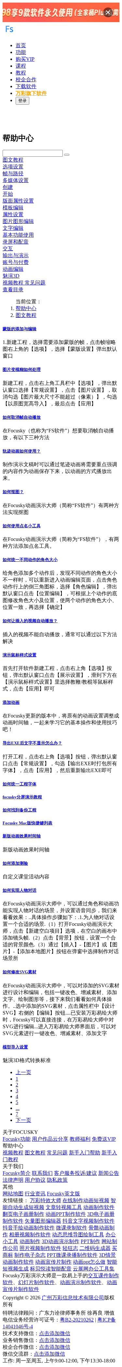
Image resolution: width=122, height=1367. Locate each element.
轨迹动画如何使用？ (22, 451)
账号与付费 (16, 262)
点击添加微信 (54, 1333)
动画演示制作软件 (81, 1282)
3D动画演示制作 (60, 1241)
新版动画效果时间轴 (22, 836)
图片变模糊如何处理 (22, 369)
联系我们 (42, 1173)
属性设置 (13, 214)
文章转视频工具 (64, 1207)
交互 (8, 248)
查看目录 (13, 289)
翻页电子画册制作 (23, 1214)
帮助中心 (26, 308)
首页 (21, 45)
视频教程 (13, 1152)
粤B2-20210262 (77, 1319)
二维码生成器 (95, 1248)
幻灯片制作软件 (36, 1282)
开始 (8, 194)
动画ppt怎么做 (89, 1262)
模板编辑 (13, 207)
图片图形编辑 (18, 221)
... (18, 1108)
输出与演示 (16, 255)
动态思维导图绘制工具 (78, 1234)
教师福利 (80, 1139)
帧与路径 (13, 173)
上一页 (23, 1072)
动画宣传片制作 (53, 1262)
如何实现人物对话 (19, 890)
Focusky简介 (17, 1173)
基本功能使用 (18, 235)
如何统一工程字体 (19, 784)
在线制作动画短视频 (85, 1200)
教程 (21, 72)
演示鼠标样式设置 (19, 654)
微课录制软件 (71, 1227)
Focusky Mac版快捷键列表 (27, 823)
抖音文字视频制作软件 (88, 1221)
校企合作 (26, 79)
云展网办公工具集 (94, 1268)
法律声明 (13, 1180)
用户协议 (35, 1180)
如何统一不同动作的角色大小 (30, 559)
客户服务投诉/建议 (75, 1173)
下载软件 (26, 86)
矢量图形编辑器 (43, 1221)
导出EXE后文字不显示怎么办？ (32, 743)
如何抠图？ (13, 491)
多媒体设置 (16, 180)
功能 (21, 52)
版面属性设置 (18, 201)
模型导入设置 (15, 1047)
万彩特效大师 (45, 1200)
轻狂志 (70, 1248)
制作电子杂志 (30, 1255)
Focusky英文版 (63, 1193)
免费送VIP (104, 1139)
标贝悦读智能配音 (51, 1268)
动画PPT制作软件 (66, 1214)
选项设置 (13, 166)
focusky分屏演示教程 (22, 797)
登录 (22, 100)
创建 (8, 187)
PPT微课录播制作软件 (72, 1255)
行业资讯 (35, 1193)
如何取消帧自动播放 (22, 417)
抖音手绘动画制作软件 (29, 1227)
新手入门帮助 (84, 1152)
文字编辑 (13, 228)
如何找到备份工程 (19, 810)
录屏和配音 (16, 241)
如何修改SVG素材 (19, 971)
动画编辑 (13, 269)
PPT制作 (90, 1241)
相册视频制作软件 (30, 1234)
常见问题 (57, 1152)
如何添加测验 (15, 863)
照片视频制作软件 (40, 1248)
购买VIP (25, 59)
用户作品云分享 (50, 1139)
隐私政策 (57, 1180)
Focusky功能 (17, 1139)
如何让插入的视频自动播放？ (30, 620)
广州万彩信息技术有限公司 (73, 1297)
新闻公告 (108, 1173)
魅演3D (11, 276)
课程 (21, 66)
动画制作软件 (99, 1207)
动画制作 (30, 1241)
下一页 (23, 1120)
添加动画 (11, 702)
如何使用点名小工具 (22, 525)
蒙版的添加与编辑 (19, 328)
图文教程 (13, 160)
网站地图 (13, 1193)
